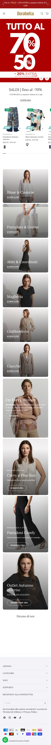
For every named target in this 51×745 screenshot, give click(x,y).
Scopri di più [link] (13, 197)
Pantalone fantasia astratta (10, 138)
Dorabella (12, 741)
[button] (4, 13)
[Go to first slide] (48, 4)
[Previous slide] (3, 4)
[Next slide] (47, 78)
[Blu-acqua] (27, 144)
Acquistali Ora (17, 545)
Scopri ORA (25, 100)
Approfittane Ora (19, 603)
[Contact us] (5, 740)
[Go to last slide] (41, 78)
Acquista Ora (16, 488)
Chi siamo (13, 416)
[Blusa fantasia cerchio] (36, 119)
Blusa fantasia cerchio (35, 137)
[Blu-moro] (4, 147)
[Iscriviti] (45, 703)
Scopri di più (13, 232)
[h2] (25, 221)
